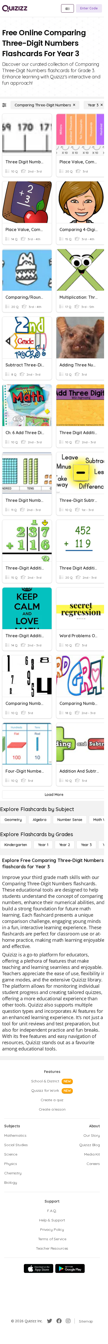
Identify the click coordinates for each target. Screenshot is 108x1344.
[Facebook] (59, 1321)
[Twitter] (49, 1321)
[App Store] (38, 1268)
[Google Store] (70, 1268)
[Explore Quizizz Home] (14, 8)
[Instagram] (68, 1321)
